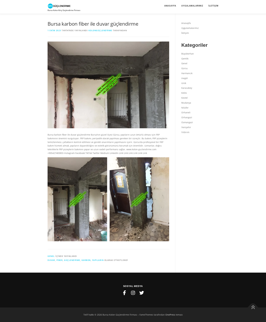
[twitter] (141, 293)
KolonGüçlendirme (100, 30)
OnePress (170, 314)
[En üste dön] (253, 307)
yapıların (98, 260)
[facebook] (124, 293)
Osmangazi (187, 122)
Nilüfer (185, 107)
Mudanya (186, 102)
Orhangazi (186, 117)
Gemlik (184, 58)
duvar (51, 260)
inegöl (184, 78)
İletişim (213, 6)
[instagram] (133, 293)
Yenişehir (186, 127)
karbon (86, 260)
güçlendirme (72, 260)
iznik (183, 83)
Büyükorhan (187, 53)
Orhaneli (185, 112)
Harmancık (186, 73)
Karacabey (186, 87)
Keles (184, 92)
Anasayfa (170, 6)
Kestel (184, 97)
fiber (59, 260)
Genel (51, 256)
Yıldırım (185, 132)
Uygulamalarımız (192, 6)
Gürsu (184, 68)
